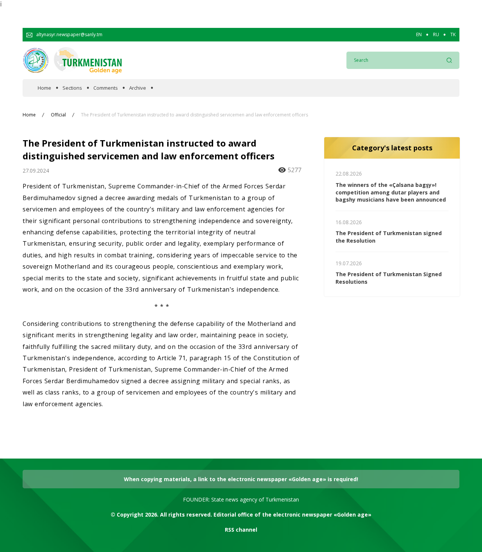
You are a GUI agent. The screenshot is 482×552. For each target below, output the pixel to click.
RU (436, 35)
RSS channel (241, 529)
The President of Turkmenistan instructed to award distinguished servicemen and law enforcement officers (194, 115)
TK (453, 35)
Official (58, 115)
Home (44, 88)
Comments (105, 88)
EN (419, 35)
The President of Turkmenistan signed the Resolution (389, 236)
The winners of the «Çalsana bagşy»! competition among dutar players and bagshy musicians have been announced (391, 192)
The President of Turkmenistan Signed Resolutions (389, 278)
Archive (137, 88)
